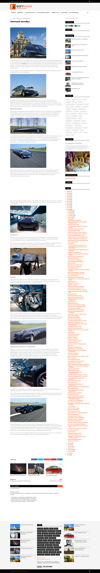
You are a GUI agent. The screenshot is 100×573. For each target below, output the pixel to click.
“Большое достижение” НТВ (75, 288)
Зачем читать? (72, 431)
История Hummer (75, 88)
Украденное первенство (74, 252)
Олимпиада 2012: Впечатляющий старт (78, 240)
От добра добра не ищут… (75, 416)
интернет (76, 111)
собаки (85, 127)
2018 (68, 199)
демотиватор (79, 104)
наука (79, 118)
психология (78, 125)
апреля (70, 446)
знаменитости (82, 109)
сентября (70, 215)
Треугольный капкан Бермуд (75, 261)
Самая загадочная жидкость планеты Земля (78, 254)
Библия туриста (72, 281)
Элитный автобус (72, 382)
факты (75, 132)
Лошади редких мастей (34, 475)
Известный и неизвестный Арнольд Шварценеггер (77, 222)
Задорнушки (71, 332)
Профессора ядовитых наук (75, 322)
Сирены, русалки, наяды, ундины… (77, 343)
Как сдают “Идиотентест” (75, 319)
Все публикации (73, 12)
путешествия (69, 127)
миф (81, 116)
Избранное (20, 12)
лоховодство (74, 116)
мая (69, 444)
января (70, 451)
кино (67, 113)
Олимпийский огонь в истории (76, 309)
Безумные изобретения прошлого (79, 55)
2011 (68, 453)
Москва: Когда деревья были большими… (75, 312)
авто (15, 18)
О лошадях (71, 243)
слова (56, 549)
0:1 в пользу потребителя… (75, 266)
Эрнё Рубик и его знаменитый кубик (77, 412)
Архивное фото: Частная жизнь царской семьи (78, 279)
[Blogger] (74, 26)
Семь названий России (51, 475)
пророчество (69, 125)
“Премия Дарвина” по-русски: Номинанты (76, 299)
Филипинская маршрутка (74, 347)
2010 (68, 454)
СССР (79, 99)
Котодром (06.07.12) (73, 394)
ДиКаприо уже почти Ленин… (76, 348)
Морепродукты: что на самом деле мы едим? (78, 330)
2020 (68, 196)
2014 (68, 206)
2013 (68, 207)
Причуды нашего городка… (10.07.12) (77, 374)
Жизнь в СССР (55, 12)
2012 (68, 209)
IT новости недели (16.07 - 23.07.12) (77, 289)
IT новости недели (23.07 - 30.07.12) (77, 233)
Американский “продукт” (75, 362)
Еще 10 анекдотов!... (70, 178)
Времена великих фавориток (75, 256)
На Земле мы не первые (74, 308)
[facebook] (89, 1)
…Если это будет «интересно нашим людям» (77, 227)
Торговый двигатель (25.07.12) (76, 274)
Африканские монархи (74, 317)
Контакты (22, 1)
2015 (68, 204)
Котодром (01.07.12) (73, 430)
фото (80, 132)
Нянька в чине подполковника (76, 235)
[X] (72, 26)
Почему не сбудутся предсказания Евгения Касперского (80, 78)
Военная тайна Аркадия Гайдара (77, 304)
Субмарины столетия (73, 370)
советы (68, 130)
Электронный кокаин (73, 224)
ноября (70, 212)
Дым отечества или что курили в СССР (78, 356)
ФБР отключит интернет (74, 380)
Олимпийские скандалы (74, 220)
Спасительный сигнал (74, 359)
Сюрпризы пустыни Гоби (74, 433)
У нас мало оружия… (73, 275)
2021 (68, 195)
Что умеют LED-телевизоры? (75, 400)
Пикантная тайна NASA (74, 230)
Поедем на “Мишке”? (73, 441)
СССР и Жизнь (71, 406)
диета (72, 106)
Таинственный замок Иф (77, 50)
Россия (74, 99)
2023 (68, 191)
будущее (74, 101)
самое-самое (78, 127)
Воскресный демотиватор (75, 439)
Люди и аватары (72, 358)
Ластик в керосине (73, 242)
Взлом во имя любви (73, 409)
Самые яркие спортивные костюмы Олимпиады (77, 247)
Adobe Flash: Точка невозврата (76, 417)
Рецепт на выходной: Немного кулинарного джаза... (76, 398)
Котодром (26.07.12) (73, 258)
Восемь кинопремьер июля (75, 328)
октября (70, 214)
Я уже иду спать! (72, 294)
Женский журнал (30, 12)
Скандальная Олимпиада (74, 260)
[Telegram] (79, 26)
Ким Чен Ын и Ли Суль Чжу (75, 264)
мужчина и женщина (71, 118)
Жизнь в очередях (73, 339)
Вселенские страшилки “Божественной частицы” (78, 404)
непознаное (77, 120)
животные (85, 106)
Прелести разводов (73, 414)
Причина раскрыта (73, 335)
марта (69, 448)
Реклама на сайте (40, 557)
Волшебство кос (72, 301)
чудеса (85, 132)
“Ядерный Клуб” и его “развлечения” (78, 237)
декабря (70, 210)
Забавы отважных (72, 337)
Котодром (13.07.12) (73, 342)
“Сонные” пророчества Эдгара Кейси (78, 422)
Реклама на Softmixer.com (75, 435)
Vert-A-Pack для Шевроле (74, 421)
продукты (84, 123)
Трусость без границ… (74, 408)
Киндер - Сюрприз (73, 284)
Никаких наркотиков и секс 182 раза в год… (78, 426)
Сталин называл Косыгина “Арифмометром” (75, 372)
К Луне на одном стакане (74, 340)
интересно (19, 18)
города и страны (70, 104)
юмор (67, 134)
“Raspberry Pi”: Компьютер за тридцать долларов (78, 366)
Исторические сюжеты (43, 12)
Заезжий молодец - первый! (75, 419)
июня (69, 443)
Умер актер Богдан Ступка (75, 295)
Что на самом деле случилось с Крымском (76, 378)
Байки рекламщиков (73, 315)
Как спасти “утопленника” (75, 402)
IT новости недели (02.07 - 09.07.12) (77, 376)
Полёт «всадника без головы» (76, 396)
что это (47, 554)
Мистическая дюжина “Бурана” (76, 272)
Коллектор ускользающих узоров (77, 306)
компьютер (73, 113)
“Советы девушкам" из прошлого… (77, 245)
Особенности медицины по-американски (75, 384)
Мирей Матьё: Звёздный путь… (76, 297)
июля (69, 218)
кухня (67, 116)
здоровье (74, 109)
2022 (68, 193)
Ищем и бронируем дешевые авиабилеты (76, 390)
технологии (69, 132)
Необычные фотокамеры (74, 392)
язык (72, 134)
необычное (69, 120)
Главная (12, 1)
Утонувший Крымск (73, 388)
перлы (83, 120)
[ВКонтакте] (66, 26)
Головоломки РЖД (73, 354)
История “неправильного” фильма (77, 238)
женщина (78, 106)
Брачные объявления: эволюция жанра (78, 386)
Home (11, 18)
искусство (83, 111)
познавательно (76, 123)
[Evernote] (77, 26)
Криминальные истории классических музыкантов (77, 83)
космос (80, 113)
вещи (80, 101)
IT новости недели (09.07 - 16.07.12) (77, 320)
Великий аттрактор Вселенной (17, 475)
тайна (81, 130)
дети (67, 106)
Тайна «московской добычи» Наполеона (79, 364)
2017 (68, 201)
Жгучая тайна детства (74, 411)
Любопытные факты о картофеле (79, 39)
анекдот (68, 101)
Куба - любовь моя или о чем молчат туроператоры (77, 324)
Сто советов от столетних (73, 143)
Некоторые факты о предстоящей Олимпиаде (77, 351)
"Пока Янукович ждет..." (74, 334)
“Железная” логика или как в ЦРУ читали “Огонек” (77, 437)
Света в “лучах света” (73, 368)
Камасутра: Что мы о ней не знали (77, 314)
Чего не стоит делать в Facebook (77, 424)
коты (85, 113)
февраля (70, 449)
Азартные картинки (73, 353)
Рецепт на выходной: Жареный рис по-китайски (78, 250)
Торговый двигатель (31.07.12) (76, 229)
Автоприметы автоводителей (76, 277)
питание (68, 123)
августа (70, 217)
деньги (86, 104)
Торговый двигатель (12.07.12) (76, 361)
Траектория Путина (73, 268)
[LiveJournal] (75, 26)
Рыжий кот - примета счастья (82, 556)
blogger (60, 486)
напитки (52, 542)
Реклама (17, 1)
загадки (68, 109)
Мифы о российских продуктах (76, 286)
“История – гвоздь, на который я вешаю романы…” (78, 270)
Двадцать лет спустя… (74, 283)
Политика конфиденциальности (43, 559)
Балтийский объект (73, 303)
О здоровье (64, 12)
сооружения (75, 130)
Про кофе (70, 345)
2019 (68, 198)
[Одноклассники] (68, 26)
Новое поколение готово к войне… (77, 232)
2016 (68, 203)
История (68, 99)
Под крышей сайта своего (75, 326)
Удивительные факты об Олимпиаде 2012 (78, 292)
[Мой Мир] (70, 26)
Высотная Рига (72, 263)
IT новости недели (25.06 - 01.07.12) (77, 428)
